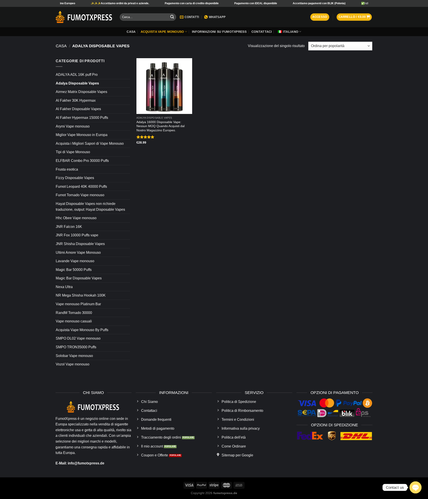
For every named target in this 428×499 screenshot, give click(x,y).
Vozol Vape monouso (72, 364)
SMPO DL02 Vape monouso (78, 338)
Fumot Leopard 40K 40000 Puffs (81, 186)
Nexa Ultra (64, 287)
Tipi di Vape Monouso (73, 152)
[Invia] (172, 17)
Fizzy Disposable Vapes (75, 178)
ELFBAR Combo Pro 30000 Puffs (82, 161)
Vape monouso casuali (74, 321)
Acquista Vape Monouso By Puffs (82, 330)
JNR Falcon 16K (69, 227)
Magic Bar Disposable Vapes (79, 278)
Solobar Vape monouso (74, 356)
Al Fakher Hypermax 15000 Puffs (82, 118)
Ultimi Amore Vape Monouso (78, 252)
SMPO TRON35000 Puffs (76, 347)
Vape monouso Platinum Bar (78, 304)
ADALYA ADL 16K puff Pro (77, 74)
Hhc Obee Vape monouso (76, 218)
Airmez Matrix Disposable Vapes (81, 92)
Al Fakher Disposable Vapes (78, 109)
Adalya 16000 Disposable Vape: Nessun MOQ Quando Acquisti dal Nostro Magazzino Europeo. (160, 126)
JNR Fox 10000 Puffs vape (77, 235)
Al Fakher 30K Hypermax (76, 100)
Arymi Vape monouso (73, 126)
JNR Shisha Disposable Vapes (80, 244)
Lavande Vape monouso (75, 261)
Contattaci (261, 31)
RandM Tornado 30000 (74, 313)
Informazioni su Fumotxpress (219, 31)
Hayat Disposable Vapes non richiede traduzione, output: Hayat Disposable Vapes (90, 206)
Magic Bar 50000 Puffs (74, 270)
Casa (131, 31)
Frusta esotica (67, 169)
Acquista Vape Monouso (162, 31)
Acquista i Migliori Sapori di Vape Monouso (90, 143)
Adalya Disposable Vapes (77, 83)
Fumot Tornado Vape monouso (80, 195)
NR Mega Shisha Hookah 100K (81, 295)
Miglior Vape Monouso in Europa (81, 135)
